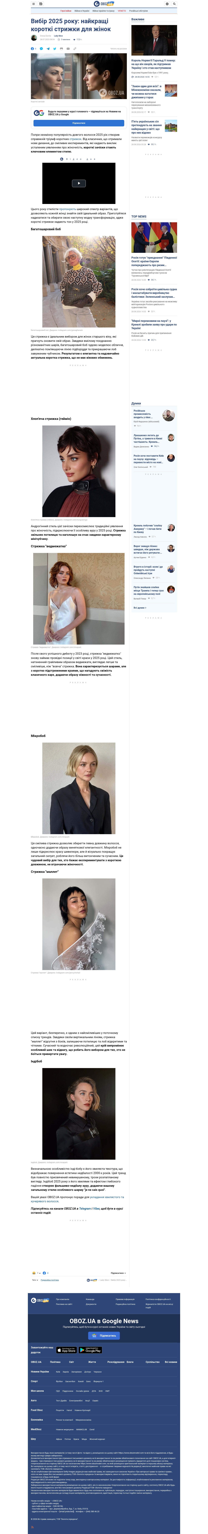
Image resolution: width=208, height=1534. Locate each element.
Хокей (81, 1381)
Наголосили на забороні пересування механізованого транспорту (145, 105)
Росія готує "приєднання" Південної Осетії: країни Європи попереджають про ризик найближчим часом (154, 261)
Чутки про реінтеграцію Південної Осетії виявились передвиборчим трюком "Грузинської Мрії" (151, 273)
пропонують (67, 209)
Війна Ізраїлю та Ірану (104, 11)
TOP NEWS (138, 216)
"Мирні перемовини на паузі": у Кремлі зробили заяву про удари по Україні (154, 324)
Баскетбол (70, 1381)
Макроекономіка (83, 1420)
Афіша (59, 1439)
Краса (76, 1439)
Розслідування (116, 1362)
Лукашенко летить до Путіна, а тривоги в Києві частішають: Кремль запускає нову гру (148, 439)
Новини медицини (65, 1429)
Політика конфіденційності (158, 1299)
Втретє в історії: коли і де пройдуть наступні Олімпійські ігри (148, 570)
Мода (84, 1439)
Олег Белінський (141, 467)
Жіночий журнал (97, 1439)
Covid (92, 1429)
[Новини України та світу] (92, 1281)
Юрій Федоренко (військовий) (146, 422)
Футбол (59, 1381)
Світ (71, 1362)
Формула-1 (98, 1381)
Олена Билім (45, 36)
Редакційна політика (50, 1280)
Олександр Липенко (142, 578)
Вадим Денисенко (141, 447)
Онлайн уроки (82, 1391)
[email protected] (66, 1511)
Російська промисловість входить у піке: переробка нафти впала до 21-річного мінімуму (145, 414)
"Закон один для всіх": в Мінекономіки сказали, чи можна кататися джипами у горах (146, 92)
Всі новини (171, 1362)
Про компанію (62, 1299)
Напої (69, 1410)
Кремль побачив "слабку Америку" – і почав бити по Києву (148, 529)
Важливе (137, 19)
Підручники (67, 1391)
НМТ (107, 1391)
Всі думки (139, 607)
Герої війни (65, 11)
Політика (55, 1362)
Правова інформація (125, 1299)
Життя (92, 1362)
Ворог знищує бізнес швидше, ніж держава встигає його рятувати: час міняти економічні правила (147, 549)
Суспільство (153, 1362)
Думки (136, 403)
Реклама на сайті (64, 1304)
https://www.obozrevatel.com (131, 1453)
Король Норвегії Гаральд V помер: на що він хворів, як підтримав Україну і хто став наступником (153, 64)
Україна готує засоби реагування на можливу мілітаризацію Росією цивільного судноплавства (154, 304)
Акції (87, 1401)
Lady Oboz (58, 36)
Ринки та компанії (64, 1420)
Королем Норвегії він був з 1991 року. (150, 72)
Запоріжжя (76, 1372)
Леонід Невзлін (140, 537)
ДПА (94, 1391)
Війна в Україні (82, 11)
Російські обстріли (138, 11)
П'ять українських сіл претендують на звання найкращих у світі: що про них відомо (146, 127)
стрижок (75, 139)
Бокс (88, 1381)
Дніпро (87, 1372)
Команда (90, 1299)
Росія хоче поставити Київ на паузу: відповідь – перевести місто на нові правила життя (149, 459)
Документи (91, 1304)
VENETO (122, 11)
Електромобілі (76, 1401)
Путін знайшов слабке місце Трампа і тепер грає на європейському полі (149, 590)
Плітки (68, 1439)
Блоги (130, 1362)
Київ (58, 1372)
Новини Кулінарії (82, 1410)
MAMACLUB (81, 1429)
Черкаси (98, 1372)
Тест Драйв (61, 1401)
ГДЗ (58, 1391)
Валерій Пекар (140, 599)
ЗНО (101, 1391)
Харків (66, 1372)
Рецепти (60, 1410)
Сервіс (95, 1401)
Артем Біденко (140, 557)
